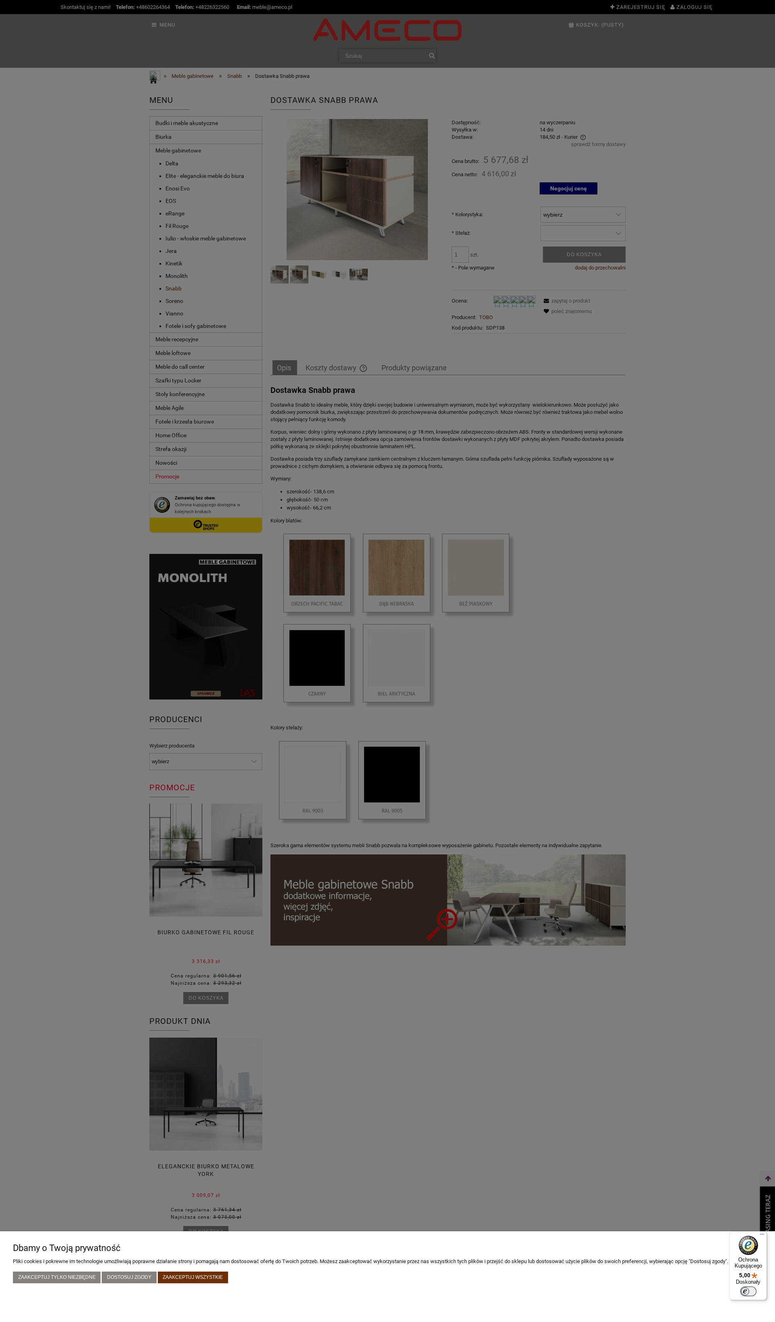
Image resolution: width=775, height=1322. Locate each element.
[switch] (748, 1291)
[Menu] (762, 1236)
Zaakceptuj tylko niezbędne (57, 1277)
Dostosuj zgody (129, 1277)
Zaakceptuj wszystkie (193, 1277)
